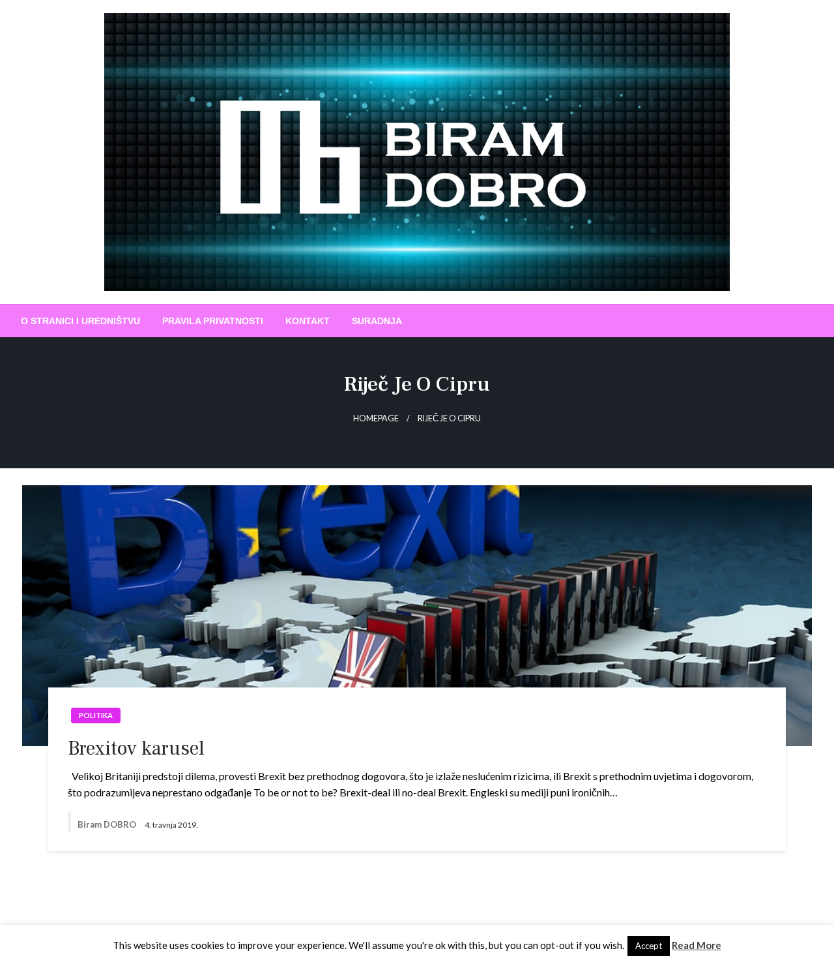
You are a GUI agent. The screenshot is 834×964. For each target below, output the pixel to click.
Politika (96, 715)
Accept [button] (648, 946)
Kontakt (307, 321)
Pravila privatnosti (212, 321)
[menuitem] (80, 321)
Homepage (376, 418)
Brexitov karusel (136, 748)
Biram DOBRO (108, 824)
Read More (696, 945)
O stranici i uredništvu (80, 321)
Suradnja (377, 321)
